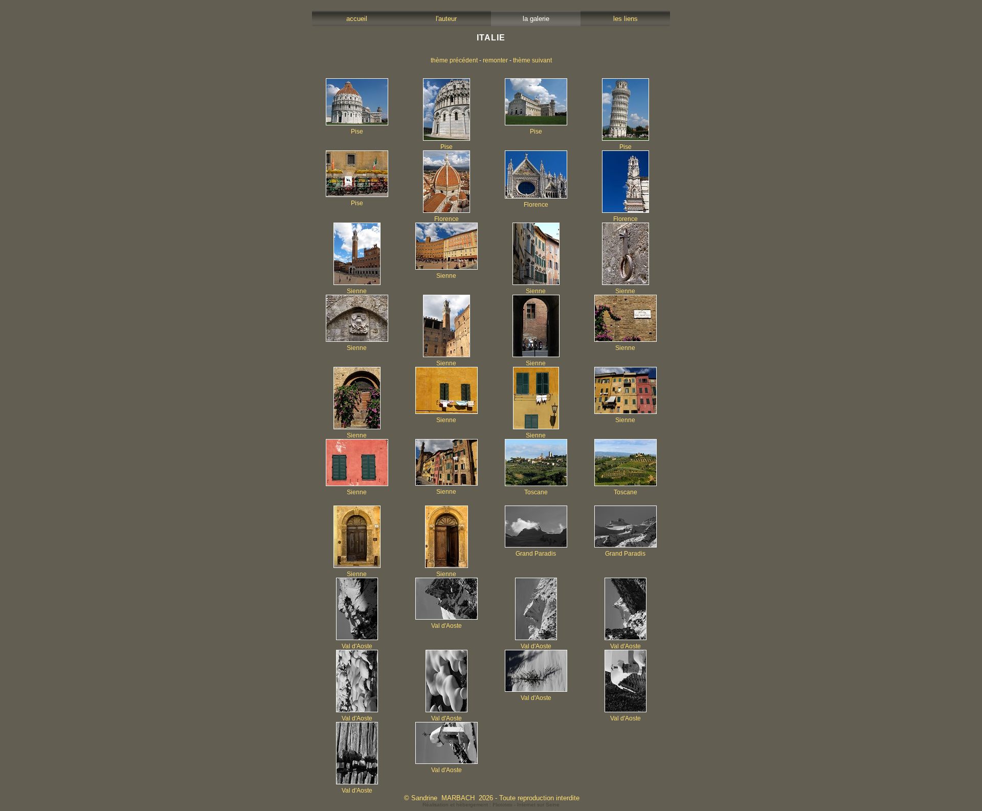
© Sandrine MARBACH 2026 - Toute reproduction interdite (491, 798)
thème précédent (454, 60)
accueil (357, 19)
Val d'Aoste (357, 646)
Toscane (536, 492)
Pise (357, 131)
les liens (625, 19)
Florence (446, 219)
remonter (495, 60)
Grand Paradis (536, 553)
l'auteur (446, 19)
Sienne (357, 291)
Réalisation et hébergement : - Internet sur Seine (491, 804)
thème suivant (532, 60)
